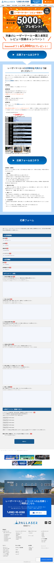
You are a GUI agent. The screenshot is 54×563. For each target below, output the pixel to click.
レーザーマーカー (6, 531)
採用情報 (30, 549)
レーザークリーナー (45, 531)
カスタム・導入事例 (21, 5)
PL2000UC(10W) (7, 538)
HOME (3, 5)
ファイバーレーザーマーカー (21, 531)
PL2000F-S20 (18, 536)
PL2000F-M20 (19, 537)
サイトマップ (43, 545)
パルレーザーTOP (3, 450)
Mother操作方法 (6, 551)
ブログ (40, 5)
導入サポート (5, 547)
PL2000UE (6, 539)
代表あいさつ (31, 547)
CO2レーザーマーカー (32, 531)
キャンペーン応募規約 (9, 80)
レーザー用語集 (6, 553)
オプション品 (30, 535)
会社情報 (28, 5)
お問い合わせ (49, 1)
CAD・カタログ (6, 549)
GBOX (17, 535)
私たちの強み (14, 5)
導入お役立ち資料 (6, 548)
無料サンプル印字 (36, 1)
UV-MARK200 (7, 534)
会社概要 (30, 548)
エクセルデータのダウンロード (12, 112)
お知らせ (45, 5)
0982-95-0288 (23, 2)
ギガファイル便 (42, 108)
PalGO (17, 539)
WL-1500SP (44, 540)
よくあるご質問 (6, 554)
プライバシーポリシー (45, 548)
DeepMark (18, 534)
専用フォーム (19, 104)
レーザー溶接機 (44, 538)
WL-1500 (43, 541)
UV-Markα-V (6, 535)
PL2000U (6, 537)
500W (43, 535)
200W (43, 533)
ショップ (51, 5)
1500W (43, 536)
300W (43, 534)
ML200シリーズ (19, 533)
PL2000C (31, 533)
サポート (34, 5)
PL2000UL (6, 540)
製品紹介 (8, 5)
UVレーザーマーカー (7, 532)
